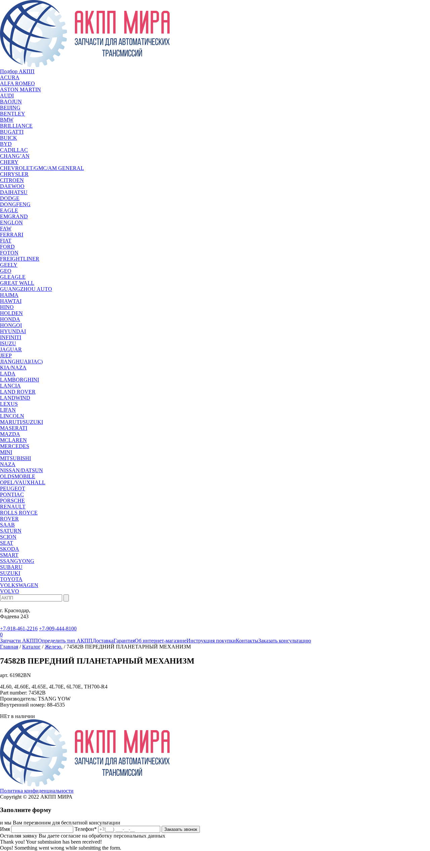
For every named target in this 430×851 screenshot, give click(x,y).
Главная (9, 647)
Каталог (31, 647)
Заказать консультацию (284, 640)
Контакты (247, 640)
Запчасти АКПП (19, 640)
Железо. (53, 647)
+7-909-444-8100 (58, 628)
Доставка (103, 640)
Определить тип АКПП (65, 640)
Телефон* (86, 829)
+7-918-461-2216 (19, 628)
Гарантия (124, 640)
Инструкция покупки (211, 640)
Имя (5, 829)
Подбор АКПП (17, 71)
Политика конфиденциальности (37, 791)
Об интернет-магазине (160, 640)
